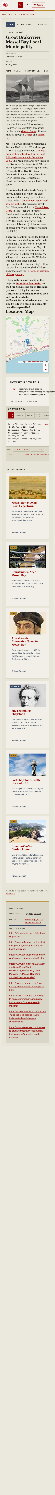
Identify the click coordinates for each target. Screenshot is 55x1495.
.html (41, 958)
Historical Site (26, 14)
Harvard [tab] (19, 415)
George (28, 134)
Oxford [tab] (30, 415)
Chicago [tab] (46, 415)
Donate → (10, 893)
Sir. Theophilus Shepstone (21, 712)
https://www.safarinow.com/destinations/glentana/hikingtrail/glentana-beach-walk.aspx (27, 945)
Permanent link (33, 71)
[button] (27, 342)
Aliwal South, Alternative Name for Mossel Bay (25, 641)
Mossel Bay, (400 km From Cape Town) (25, 504)
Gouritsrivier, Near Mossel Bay (24, 573)
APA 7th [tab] (11, 415)
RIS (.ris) (38, 450)
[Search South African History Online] (20, 5)
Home (4, 14)
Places (12, 14)
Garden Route (28, 131)
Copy (47, 424)
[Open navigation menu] (50, 5)
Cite (14, 71)
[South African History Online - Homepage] (5, 5)
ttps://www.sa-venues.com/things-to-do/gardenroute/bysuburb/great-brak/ (27, 986)
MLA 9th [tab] (38, 415)
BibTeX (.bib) (21, 450)
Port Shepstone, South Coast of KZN (26, 782)
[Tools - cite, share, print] (27, 5)
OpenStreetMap (33, 361)
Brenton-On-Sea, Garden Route (22, 848)
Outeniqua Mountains (28, 283)
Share (47, 71)
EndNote (11, 455)
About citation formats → (37, 455)
